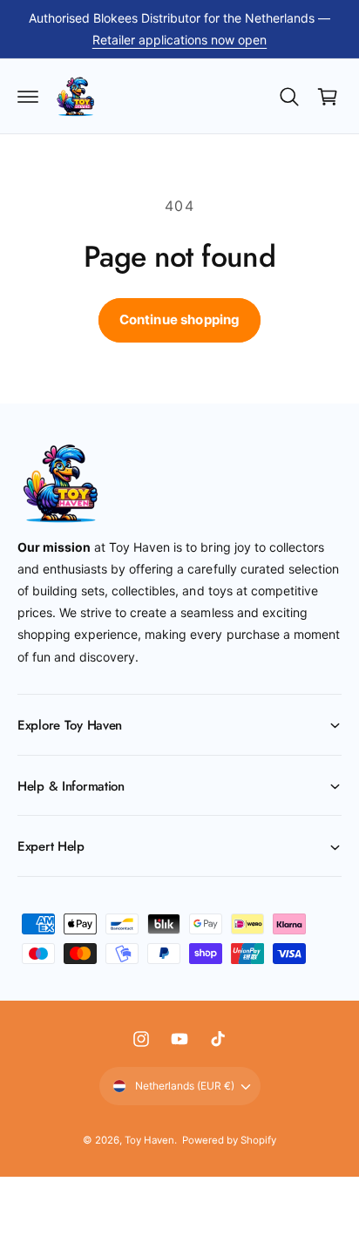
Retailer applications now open (179, 39)
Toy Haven (149, 1140)
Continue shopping (179, 319)
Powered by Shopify (229, 1140)
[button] (28, 97)
